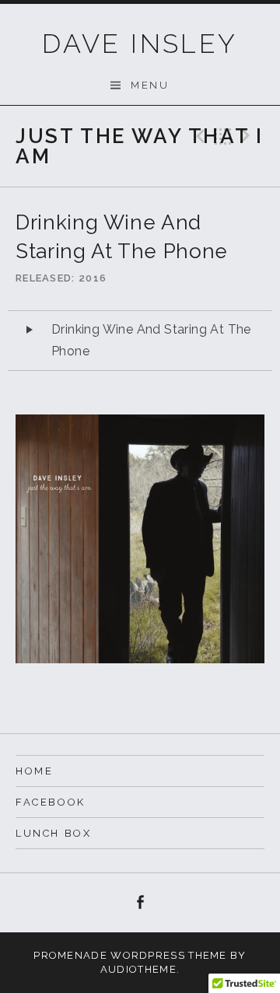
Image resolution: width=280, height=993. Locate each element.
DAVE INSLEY (139, 43)
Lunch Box (53, 833)
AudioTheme (138, 969)
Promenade (70, 955)
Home (34, 771)
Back (223, 136)
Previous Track (198, 136)
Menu (150, 85)
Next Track (248, 136)
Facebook (51, 802)
